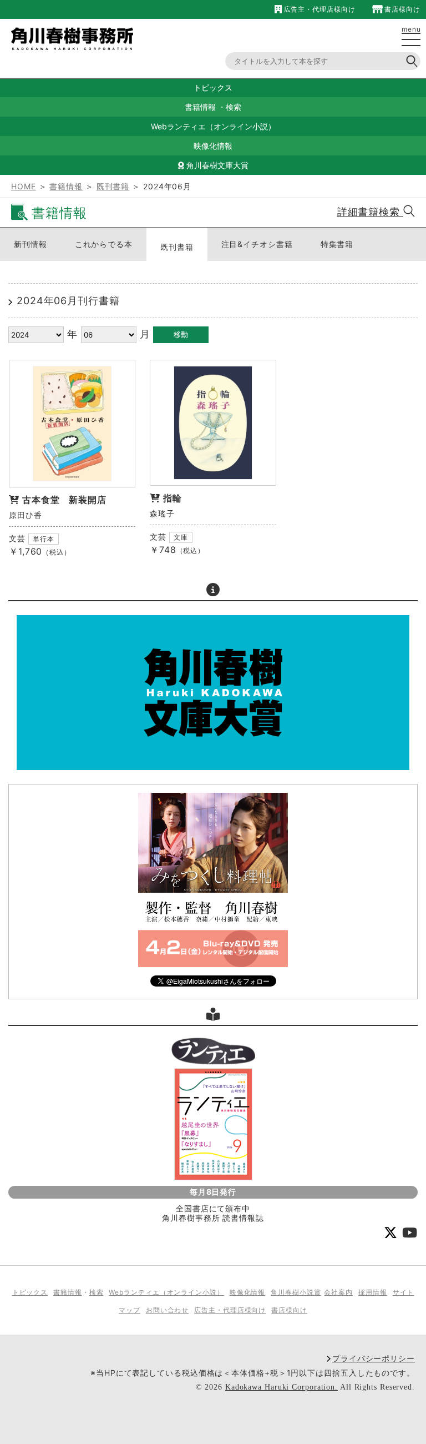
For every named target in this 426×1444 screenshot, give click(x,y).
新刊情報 (30, 244)
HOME (23, 186)
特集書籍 (337, 244)
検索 (233, 107)
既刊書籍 (113, 186)
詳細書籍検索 (370, 212)
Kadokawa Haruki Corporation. (281, 1387)
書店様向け (401, 9)
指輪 (172, 498)
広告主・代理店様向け (318, 9)
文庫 (181, 537)
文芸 (17, 538)
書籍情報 (200, 107)
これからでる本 (104, 244)
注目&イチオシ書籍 (257, 244)
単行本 (43, 539)
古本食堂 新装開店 (64, 499)
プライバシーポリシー (373, 1358)
